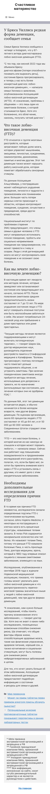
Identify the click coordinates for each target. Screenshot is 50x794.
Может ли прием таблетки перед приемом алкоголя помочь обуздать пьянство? (24, 702)
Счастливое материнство (25, 7)
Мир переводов (16, 694)
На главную (25, 788)
